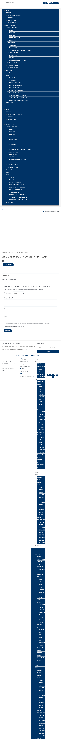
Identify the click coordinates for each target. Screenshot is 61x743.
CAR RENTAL (9, 70)
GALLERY (8, 73)
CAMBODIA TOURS (12, 53)
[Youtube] (50, 3)
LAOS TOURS (11, 43)
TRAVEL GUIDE (11, 80)
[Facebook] (44, 3)
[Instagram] (58, 3)
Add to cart (8, 265)
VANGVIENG (12, 45)
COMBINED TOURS (12, 68)
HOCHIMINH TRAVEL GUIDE (17, 87)
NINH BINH (12, 33)
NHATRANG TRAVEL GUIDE (16, 85)
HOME (7, 10)
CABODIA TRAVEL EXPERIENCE (17, 95)
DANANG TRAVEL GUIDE (16, 90)
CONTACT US (9, 102)
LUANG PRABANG (14, 48)
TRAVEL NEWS (11, 77)
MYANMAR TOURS (12, 65)
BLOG (7, 75)
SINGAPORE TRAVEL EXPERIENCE (18, 100)
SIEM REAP (12, 58)
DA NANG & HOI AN (14, 37)
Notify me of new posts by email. (14, 326)
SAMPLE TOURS (10, 25)
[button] (30, 107)
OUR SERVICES (11, 20)
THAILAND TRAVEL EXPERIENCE (18, 97)
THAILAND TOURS (12, 63)
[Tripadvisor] (55, 3)
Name (6, 309)
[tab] (5, 275)
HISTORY (9, 18)
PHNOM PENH (13, 55)
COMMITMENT (11, 23)
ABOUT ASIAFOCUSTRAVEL (14, 15)
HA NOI (11, 30)
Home (3, 252)
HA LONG (12, 35)
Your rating (8, 293)
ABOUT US (8, 13)
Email (6, 316)
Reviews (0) (5, 275)
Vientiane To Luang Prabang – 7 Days (19, 50)
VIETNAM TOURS (12, 28)
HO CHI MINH (13, 40)
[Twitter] (47, 3)
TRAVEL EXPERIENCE (13, 92)
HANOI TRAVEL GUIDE (15, 82)
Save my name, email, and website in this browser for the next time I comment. (27, 324)
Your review (8, 298)
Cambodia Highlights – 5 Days (17, 60)
